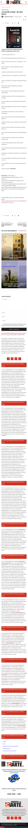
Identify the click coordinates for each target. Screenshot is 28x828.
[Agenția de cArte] (2, 17)
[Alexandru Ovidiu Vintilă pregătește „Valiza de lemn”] (14, 247)
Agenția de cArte (9, 16)
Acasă (2, 7)
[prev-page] (2, 291)
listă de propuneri (10, 642)
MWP (16, 825)
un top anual (22, 529)
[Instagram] (12, 358)
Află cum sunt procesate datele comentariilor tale (12, 334)
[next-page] (5, 291)
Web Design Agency (9, 825)
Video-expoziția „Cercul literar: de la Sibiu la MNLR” (7, 225)
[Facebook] (8, 358)
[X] (19, 358)
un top (20, 369)
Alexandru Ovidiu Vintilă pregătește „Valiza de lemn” (14, 258)
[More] (18, 23)
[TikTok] (16, 358)
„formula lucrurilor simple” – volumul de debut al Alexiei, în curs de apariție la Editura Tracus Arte (14, 285)
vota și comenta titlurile (17, 612)
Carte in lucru (7, 7)
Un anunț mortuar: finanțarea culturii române (22, 225)
